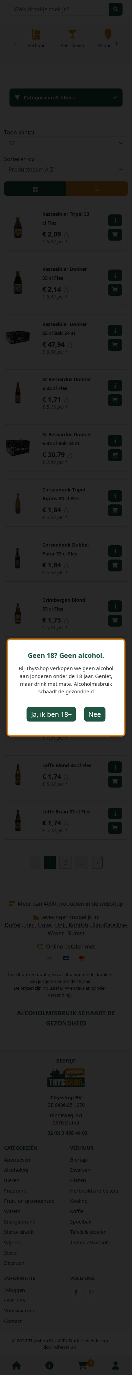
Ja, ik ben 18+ (51, 714)
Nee (94, 714)
